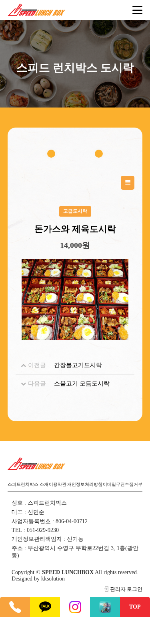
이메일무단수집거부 (122, 484)
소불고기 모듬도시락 (82, 383)
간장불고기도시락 (78, 365)
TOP (135, 607)
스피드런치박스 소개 (28, 484)
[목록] (127, 183)
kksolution (53, 579)
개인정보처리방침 (84, 484)
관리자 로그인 (126, 589)
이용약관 (57, 484)
